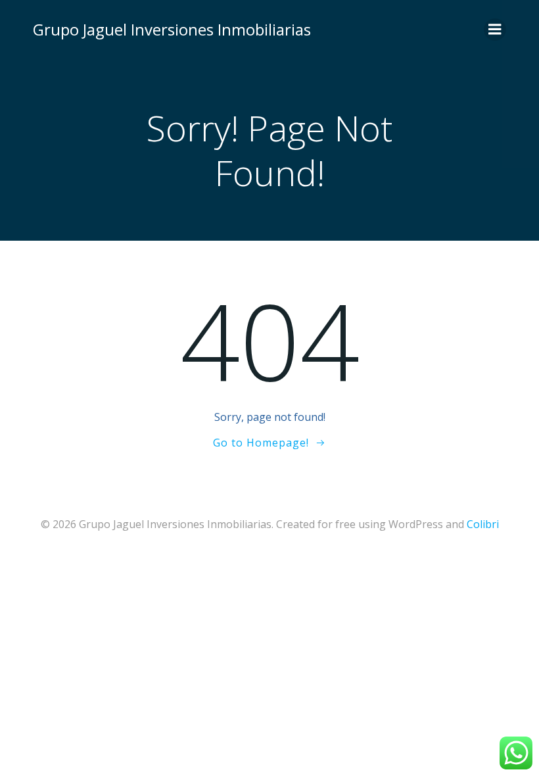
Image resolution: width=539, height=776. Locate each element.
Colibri (483, 524)
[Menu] (495, 29)
